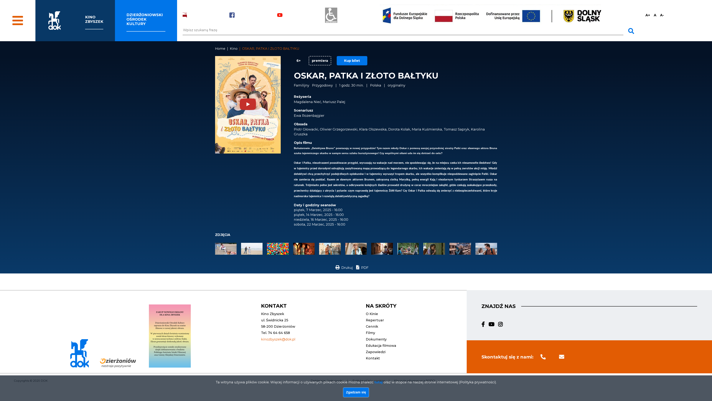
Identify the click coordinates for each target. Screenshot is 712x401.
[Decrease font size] (662, 15)
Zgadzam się (356, 392)
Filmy (370, 333)
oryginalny (396, 85)
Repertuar (375, 320)
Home (220, 49)
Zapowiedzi (375, 352)
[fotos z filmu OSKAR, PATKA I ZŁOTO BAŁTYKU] (226, 254)
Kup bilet (352, 61)
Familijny (301, 85)
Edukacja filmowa (381, 346)
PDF (364, 268)
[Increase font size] (647, 15)
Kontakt (373, 358)
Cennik (372, 327)
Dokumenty (376, 339)
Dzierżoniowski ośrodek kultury (144, 19)
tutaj (378, 382)
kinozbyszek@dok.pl (278, 339)
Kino (234, 49)
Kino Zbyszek (94, 19)
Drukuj (347, 268)
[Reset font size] (655, 15)
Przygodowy (322, 85)
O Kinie (372, 314)
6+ (298, 61)
